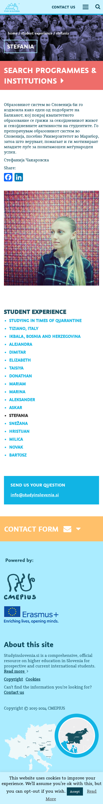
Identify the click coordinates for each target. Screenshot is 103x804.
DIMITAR (17, 352)
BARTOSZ (18, 455)
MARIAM (17, 383)
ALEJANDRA (20, 344)
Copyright (13, 679)
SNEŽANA (18, 423)
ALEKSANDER (22, 399)
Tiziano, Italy (23, 328)
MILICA (16, 439)
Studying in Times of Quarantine (45, 320)
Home (12, 33)
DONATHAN (20, 375)
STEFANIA (18, 415)
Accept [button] (75, 791)
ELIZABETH (20, 360)
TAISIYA (16, 367)
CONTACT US (63, 6)
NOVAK (16, 447)
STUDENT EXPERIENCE (36, 33)
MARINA (17, 391)
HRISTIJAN (19, 431)
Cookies (33, 679)
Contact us (14, 692)
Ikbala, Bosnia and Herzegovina (45, 336)
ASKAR (15, 407)
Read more (15, 671)
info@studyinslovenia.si (35, 495)
